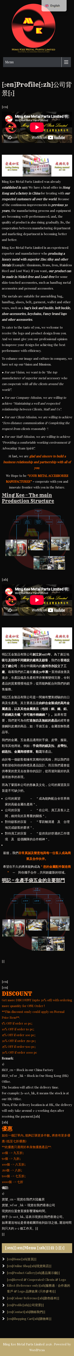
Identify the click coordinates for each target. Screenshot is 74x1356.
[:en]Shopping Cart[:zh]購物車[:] (29, 1319)
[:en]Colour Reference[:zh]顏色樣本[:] (33, 1298)
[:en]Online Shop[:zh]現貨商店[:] (29, 1266)
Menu (9, 62)
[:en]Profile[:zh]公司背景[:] (25, 1305)
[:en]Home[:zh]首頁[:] (21, 1259)
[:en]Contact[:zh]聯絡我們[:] (26, 1312)
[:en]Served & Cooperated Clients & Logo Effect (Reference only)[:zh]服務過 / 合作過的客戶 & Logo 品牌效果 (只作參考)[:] (38, 1285)
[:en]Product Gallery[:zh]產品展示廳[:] (33, 1273)
